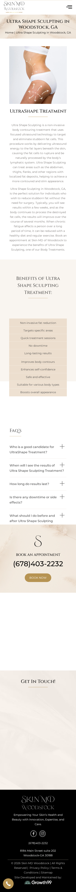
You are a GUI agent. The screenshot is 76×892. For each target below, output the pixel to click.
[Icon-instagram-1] (42, 833)
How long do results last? (29, 452)
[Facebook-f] (33, 833)
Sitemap (46, 872)
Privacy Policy (39, 868)
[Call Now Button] (8, 883)
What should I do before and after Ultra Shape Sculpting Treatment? (32, 489)
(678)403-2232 (38, 563)
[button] (38, 418)
